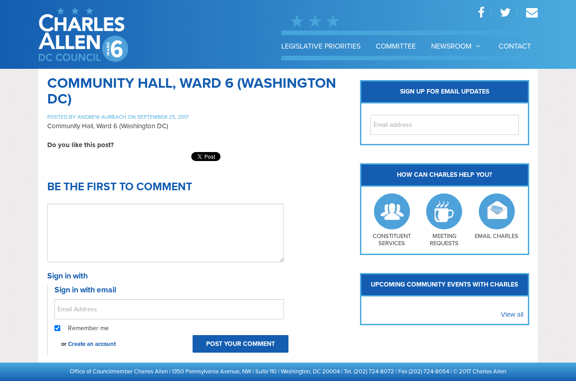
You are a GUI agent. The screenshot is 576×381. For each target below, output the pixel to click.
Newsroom (452, 46)
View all (512, 314)
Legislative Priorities (320, 46)
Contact (515, 46)
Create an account (92, 344)
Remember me (88, 328)
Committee (396, 46)
